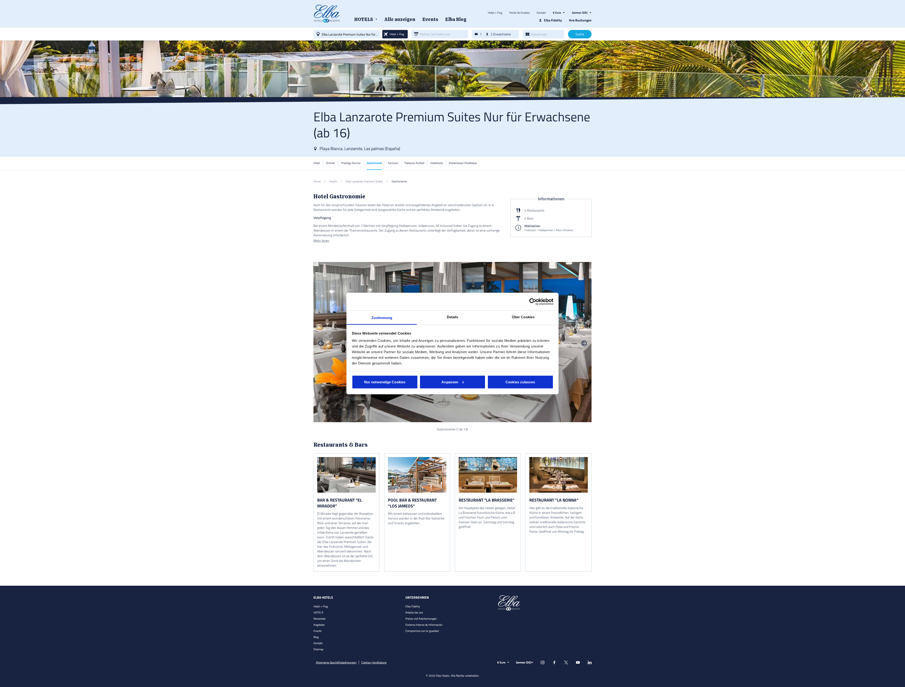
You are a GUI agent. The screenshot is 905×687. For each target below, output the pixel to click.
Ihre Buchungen (580, 20)
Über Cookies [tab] (523, 317)
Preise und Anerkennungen (421, 618)
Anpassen (449, 382)
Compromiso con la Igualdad (422, 631)
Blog (316, 637)
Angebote (319, 624)
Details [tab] (452, 317)
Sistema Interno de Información (423, 624)
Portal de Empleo (519, 13)
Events (317, 631)
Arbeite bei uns (414, 612)
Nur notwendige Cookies (384, 382)
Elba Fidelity (412, 606)
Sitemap (318, 649)
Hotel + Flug (495, 13)
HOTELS (318, 612)
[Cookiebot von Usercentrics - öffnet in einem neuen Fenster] (532, 301)
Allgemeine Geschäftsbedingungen (336, 662)
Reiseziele (319, 618)
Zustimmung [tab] (381, 318)
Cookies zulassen (520, 382)
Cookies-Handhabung (374, 662)
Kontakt (541, 13)
